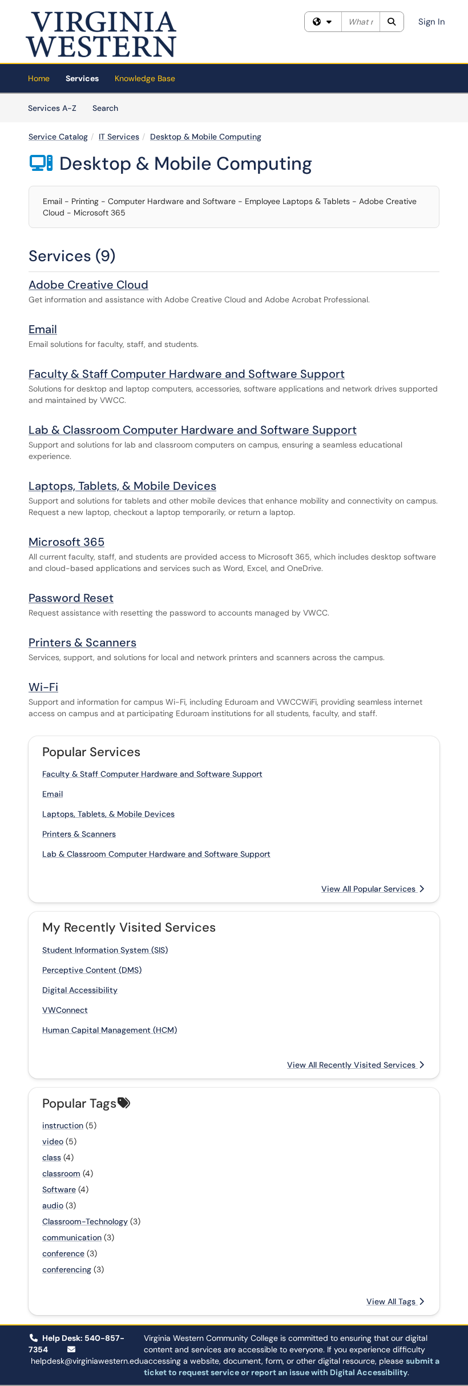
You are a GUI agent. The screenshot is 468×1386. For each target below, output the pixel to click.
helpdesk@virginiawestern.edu (87, 1361)
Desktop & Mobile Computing (205, 136)
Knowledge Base (145, 78)
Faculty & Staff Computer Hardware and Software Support (187, 373)
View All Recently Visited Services (352, 1065)
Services (82, 78)
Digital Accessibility (80, 990)
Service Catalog (58, 136)
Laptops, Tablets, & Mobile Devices (122, 485)
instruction (62, 1125)
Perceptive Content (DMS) (92, 970)
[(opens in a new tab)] (101, 34)
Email (43, 329)
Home (39, 78)
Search (109, 107)
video (52, 1141)
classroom (61, 1173)
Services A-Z (52, 108)
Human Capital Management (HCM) (109, 1030)
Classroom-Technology (85, 1221)
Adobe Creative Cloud (88, 284)
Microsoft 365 (66, 541)
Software (59, 1189)
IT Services (119, 136)
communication (72, 1237)
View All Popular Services (369, 889)
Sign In (431, 21)
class (51, 1157)
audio (52, 1205)
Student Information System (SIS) (105, 950)
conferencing (66, 1269)
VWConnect (65, 1010)
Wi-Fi (43, 687)
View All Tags (392, 1301)
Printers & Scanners (82, 642)
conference (63, 1253)
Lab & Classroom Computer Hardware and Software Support (193, 429)
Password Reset (71, 597)
